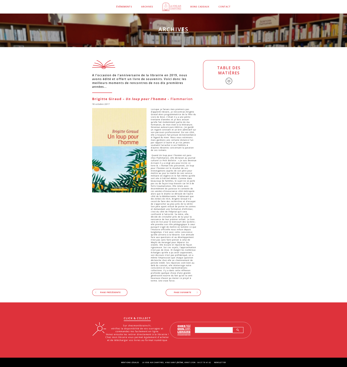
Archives (147, 6)
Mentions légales (130, 362)
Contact (225, 6)
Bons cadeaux (199, 6)
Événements (124, 6)
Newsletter (220, 362)
